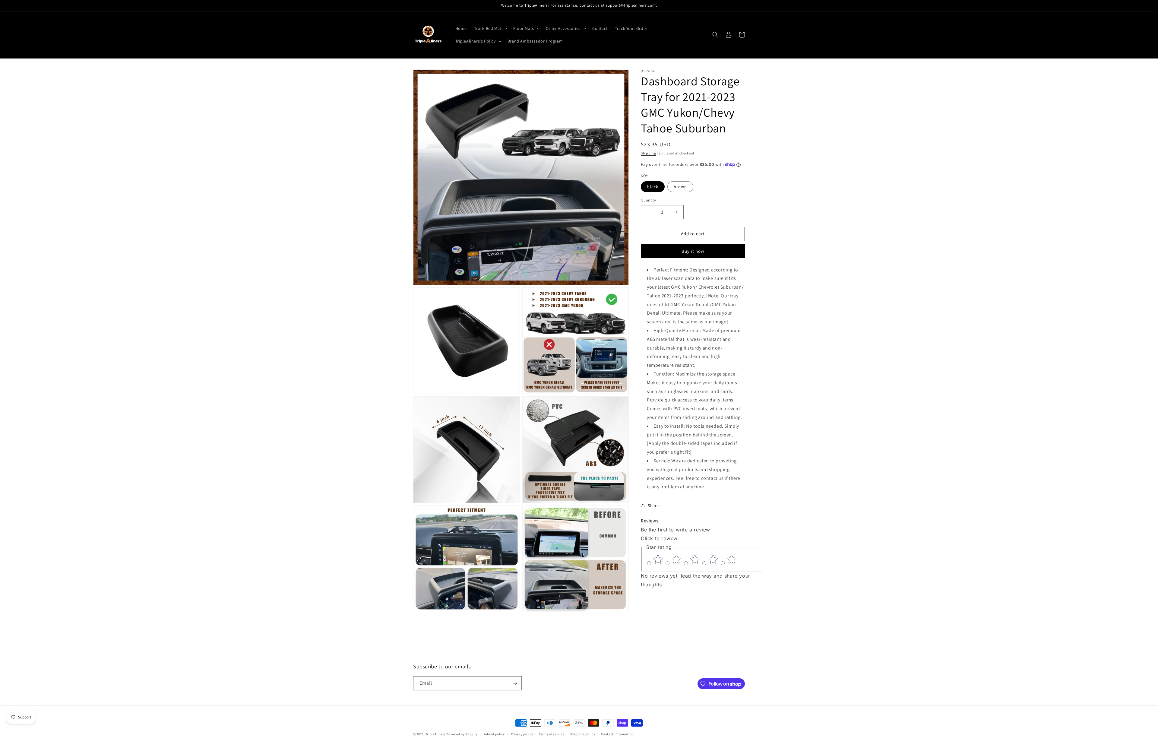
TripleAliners (436, 734)
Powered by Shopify (461, 734)
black (652, 186)
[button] (490, 28)
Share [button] (653, 505)
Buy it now (693, 251)
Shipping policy (582, 734)
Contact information (617, 734)
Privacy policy (522, 734)
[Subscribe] (514, 683)
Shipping (648, 153)
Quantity (648, 200)
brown (680, 186)
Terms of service (551, 734)
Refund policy (494, 734)
